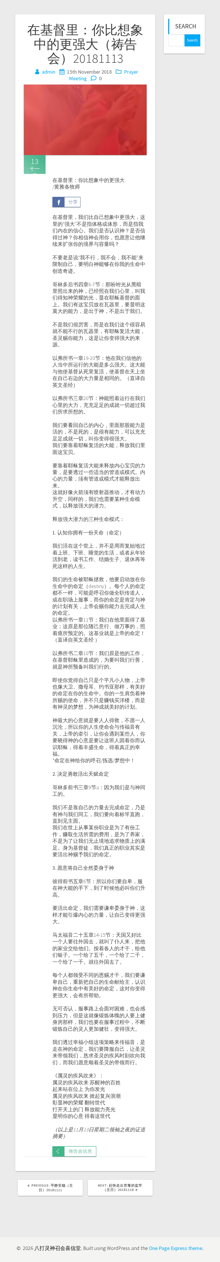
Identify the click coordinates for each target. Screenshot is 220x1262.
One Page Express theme (175, 1248)
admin (48, 71)
